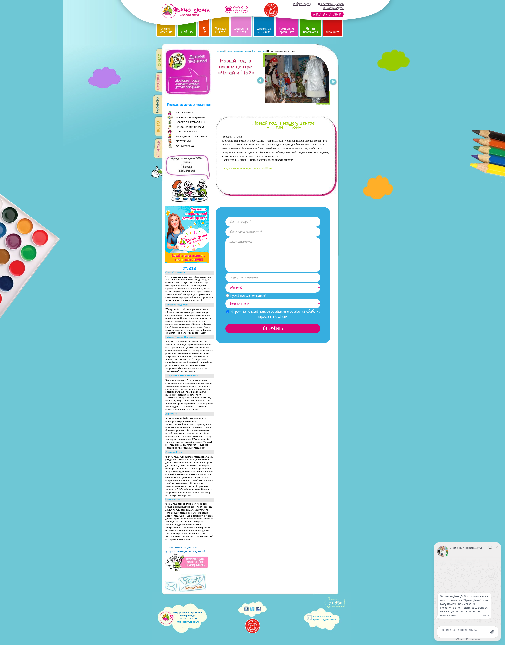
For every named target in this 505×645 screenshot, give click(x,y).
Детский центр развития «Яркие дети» (185, 11)
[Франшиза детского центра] (187, 261)
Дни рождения (259, 51)
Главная (220, 51)
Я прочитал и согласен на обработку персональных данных (275, 314)
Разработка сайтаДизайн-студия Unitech (324, 618)
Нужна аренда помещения (247, 295)
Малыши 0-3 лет (220, 30)
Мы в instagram (236, 9)
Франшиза (332, 32)
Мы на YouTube (228, 9)
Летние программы (310, 30)
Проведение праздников (287, 30)
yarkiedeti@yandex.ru (188, 622)
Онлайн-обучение (166, 30)
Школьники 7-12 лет (264, 30)
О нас (204, 30)
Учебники (187, 32)
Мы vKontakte (244, 9)
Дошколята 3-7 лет (241, 30)
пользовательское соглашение (266, 311)
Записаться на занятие (327, 14)
